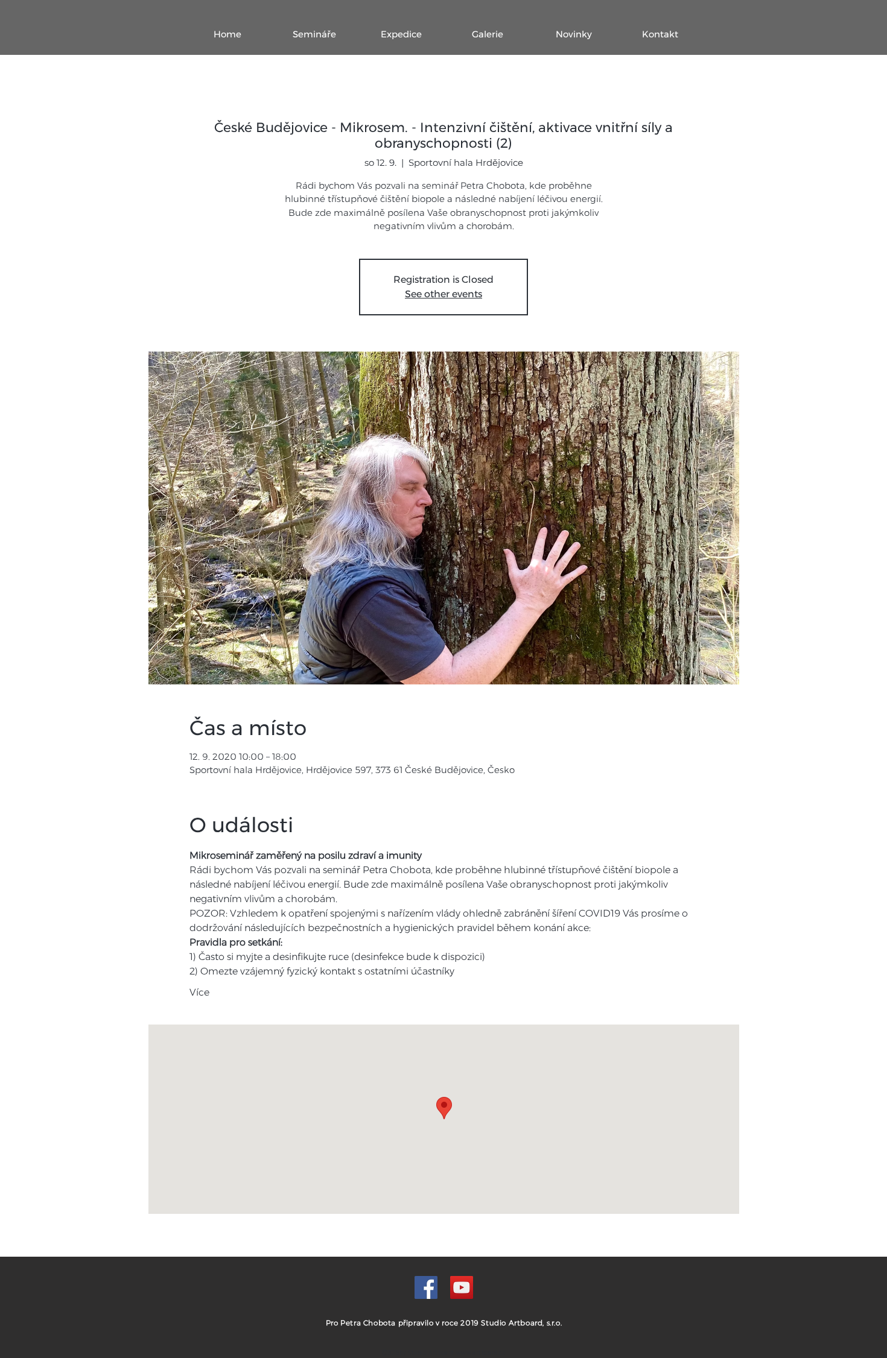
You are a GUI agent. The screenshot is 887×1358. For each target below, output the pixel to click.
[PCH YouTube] (461, 1287)
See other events (443, 294)
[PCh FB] (426, 1287)
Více (199, 992)
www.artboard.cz (481, 1352)
